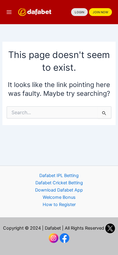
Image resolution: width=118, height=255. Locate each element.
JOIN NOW (100, 12)
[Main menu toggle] (9, 12)
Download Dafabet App (59, 190)
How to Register (59, 204)
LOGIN (79, 12)
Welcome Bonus (59, 197)
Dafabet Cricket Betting (59, 183)
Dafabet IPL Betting (59, 175)
